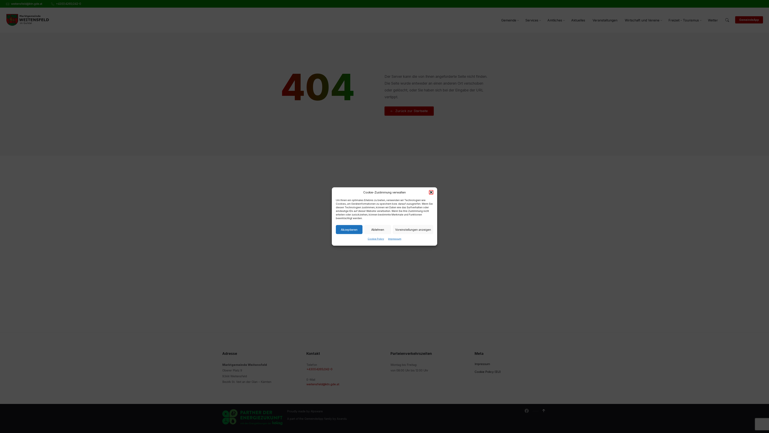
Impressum (394, 238)
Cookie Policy (376, 238)
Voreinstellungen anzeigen (413, 229)
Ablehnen (377, 229)
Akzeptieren (349, 229)
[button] (431, 192)
